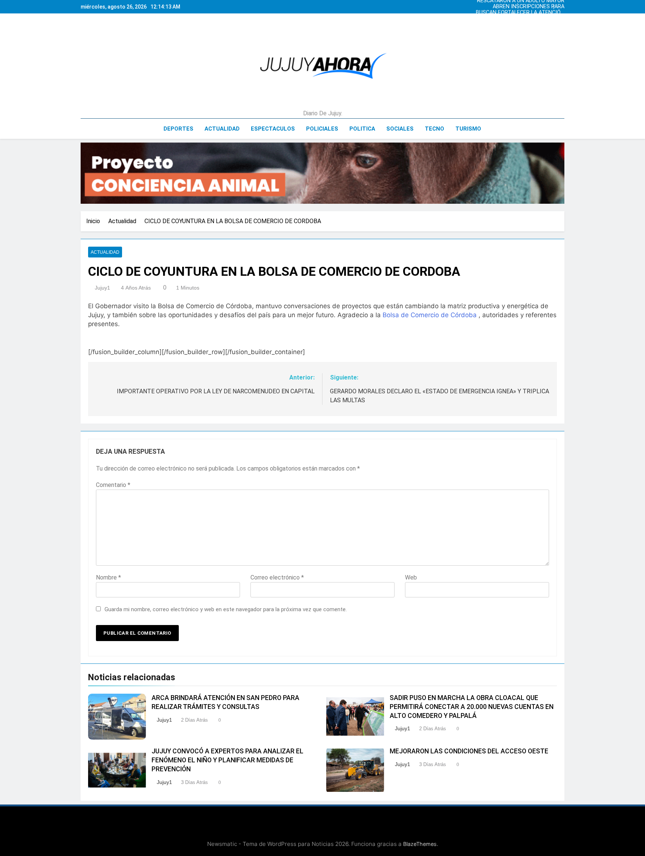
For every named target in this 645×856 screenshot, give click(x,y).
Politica (362, 128)
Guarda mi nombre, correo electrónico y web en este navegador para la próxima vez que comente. (226, 609)
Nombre (108, 577)
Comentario (113, 484)
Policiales (322, 128)
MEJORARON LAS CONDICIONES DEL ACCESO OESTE (469, 751)
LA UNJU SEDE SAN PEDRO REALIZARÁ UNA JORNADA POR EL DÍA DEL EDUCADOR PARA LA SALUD (521, 14)
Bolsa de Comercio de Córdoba (430, 315)
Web (411, 577)
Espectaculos (273, 128)
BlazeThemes (420, 844)
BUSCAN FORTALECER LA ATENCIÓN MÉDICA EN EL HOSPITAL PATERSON (519, 8)
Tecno (434, 128)
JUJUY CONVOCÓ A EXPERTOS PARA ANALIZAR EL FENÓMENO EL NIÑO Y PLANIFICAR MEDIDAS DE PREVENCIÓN (227, 760)
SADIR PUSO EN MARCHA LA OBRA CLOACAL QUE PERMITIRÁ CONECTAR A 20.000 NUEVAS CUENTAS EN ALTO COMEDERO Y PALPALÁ (472, 706)
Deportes (178, 128)
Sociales (400, 128)
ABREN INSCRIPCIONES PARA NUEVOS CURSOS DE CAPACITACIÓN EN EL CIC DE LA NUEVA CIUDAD (520, 26)
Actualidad (222, 128)
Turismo (468, 128)
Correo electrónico (277, 577)
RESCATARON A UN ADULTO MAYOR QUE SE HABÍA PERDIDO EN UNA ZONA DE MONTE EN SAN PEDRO (520, 20)
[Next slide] (560, 5)
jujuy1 (102, 288)
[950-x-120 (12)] (322, 173)
